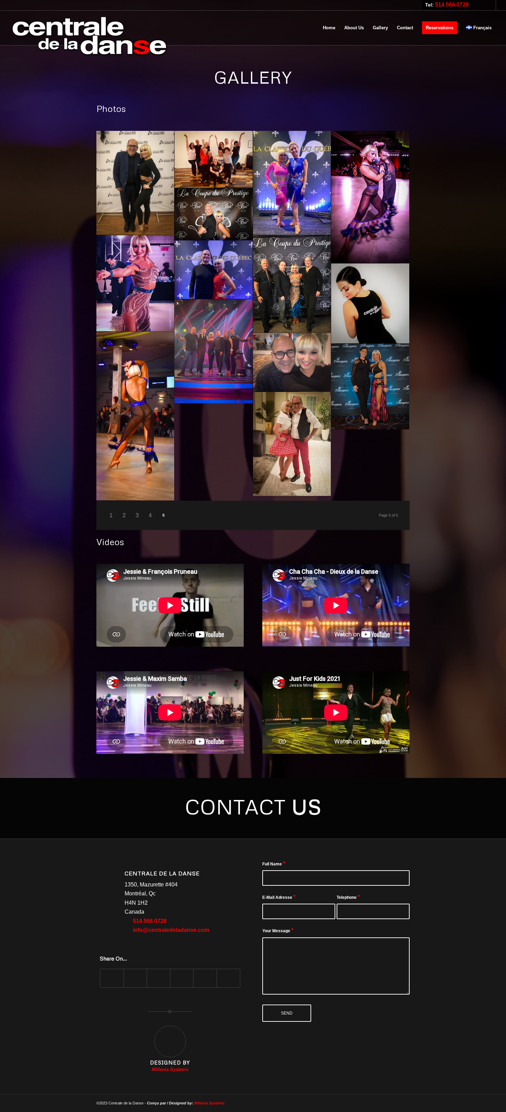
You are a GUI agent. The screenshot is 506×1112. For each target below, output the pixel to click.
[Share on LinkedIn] (205, 978)
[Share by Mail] (228, 978)
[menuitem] (329, 28)
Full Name (273, 863)
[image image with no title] (135, 183)
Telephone (348, 897)
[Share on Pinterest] (181, 978)
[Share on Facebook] (112, 978)
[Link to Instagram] (480, 5)
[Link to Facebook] (491, 5)
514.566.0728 (452, 5)
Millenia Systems (209, 1103)
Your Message (278, 930)
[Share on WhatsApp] (158, 978)
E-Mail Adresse (279, 897)
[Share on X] (135, 978)
